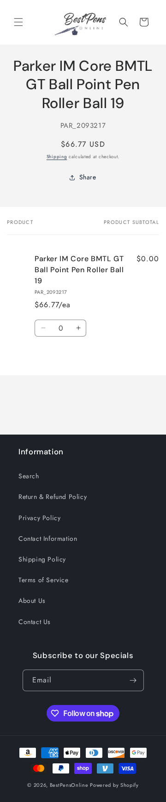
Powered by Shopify (114, 785)
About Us (32, 600)
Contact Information (47, 538)
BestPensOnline (69, 785)
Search (28, 476)
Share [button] (87, 177)
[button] (18, 22)
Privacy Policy (39, 517)
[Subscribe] (133, 680)
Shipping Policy (42, 559)
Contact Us (34, 621)
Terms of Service (43, 579)
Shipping (57, 156)
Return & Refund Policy (52, 496)
